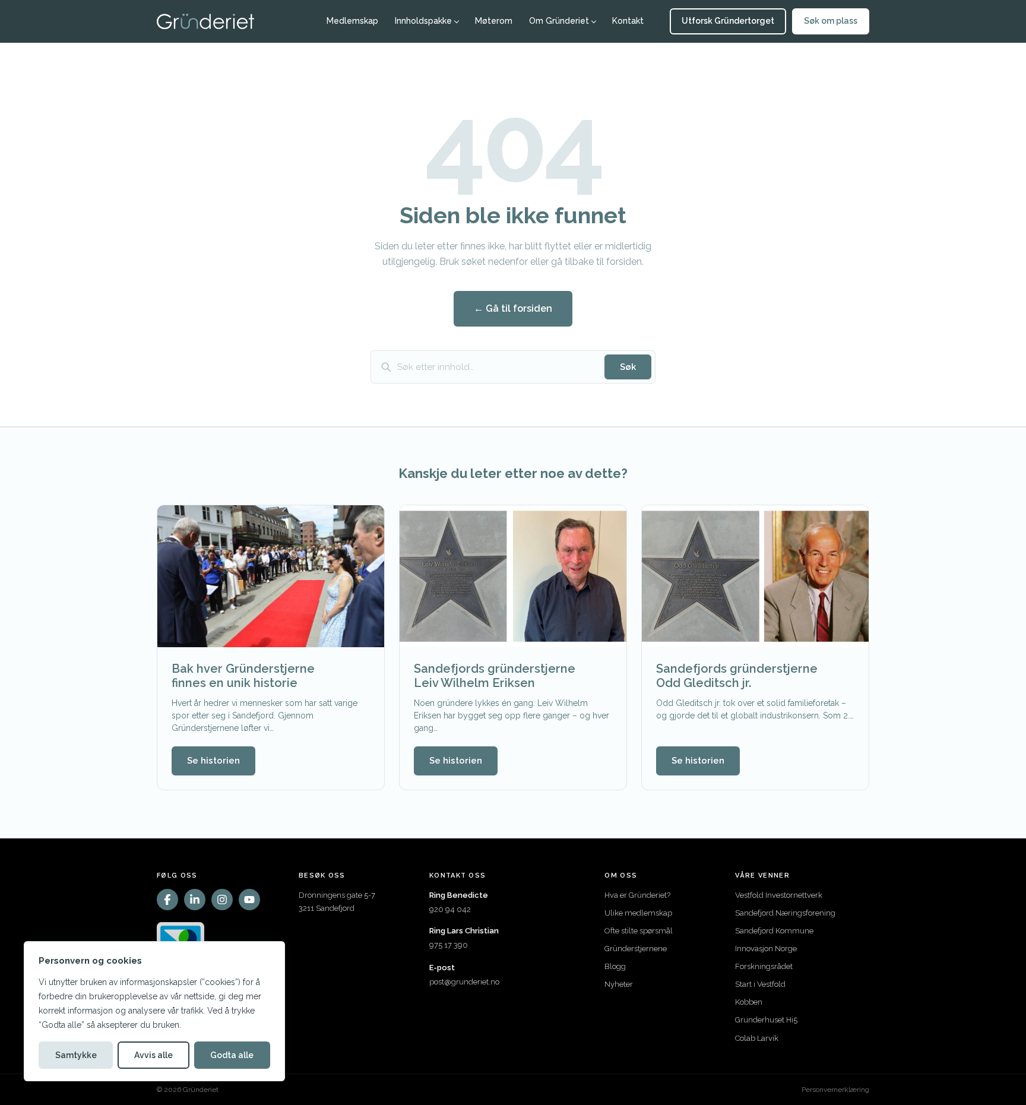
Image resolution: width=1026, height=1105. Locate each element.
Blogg (615, 966)
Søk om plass (830, 21)
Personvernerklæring (835, 1089)
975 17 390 (448, 945)
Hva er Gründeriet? (637, 895)
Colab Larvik (756, 1038)
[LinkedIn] (194, 899)
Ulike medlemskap (638, 912)
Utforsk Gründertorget (728, 21)
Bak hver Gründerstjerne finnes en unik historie (243, 675)
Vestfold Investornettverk (778, 895)
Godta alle (232, 1055)
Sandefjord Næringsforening (785, 912)
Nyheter (618, 984)
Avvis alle (153, 1055)
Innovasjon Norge (766, 948)
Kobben (748, 1002)
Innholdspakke (423, 21)
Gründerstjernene (635, 948)
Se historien (213, 760)
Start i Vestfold (760, 984)
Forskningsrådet (764, 966)
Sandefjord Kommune (774, 930)
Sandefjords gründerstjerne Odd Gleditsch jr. (737, 675)
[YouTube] (249, 899)
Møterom (493, 21)
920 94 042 (450, 909)
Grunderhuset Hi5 (766, 1019)
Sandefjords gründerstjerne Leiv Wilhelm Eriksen (494, 675)
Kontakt (628, 21)
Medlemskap (352, 21)
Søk (628, 367)
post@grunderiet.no (464, 981)
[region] (154, 1011)
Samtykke (76, 1055)
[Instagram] (222, 899)
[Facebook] (167, 899)
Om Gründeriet (559, 21)
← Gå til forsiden (513, 308)
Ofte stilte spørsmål (638, 930)
